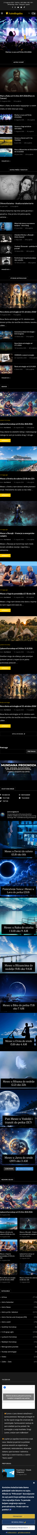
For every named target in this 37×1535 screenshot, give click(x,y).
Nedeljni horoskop (19, 1342)
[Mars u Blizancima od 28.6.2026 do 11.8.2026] (6, 153)
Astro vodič (19, 1322)
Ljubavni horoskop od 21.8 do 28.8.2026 (16, 424)
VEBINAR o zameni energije (24, 355)
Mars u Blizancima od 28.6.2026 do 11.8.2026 (25, 150)
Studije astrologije (19, 1351)
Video (19, 1356)
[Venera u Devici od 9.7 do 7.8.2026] (6, 141)
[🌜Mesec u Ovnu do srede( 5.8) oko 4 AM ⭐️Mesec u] (18, 1031)
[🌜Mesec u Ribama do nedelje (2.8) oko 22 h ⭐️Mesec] (18, 1070)
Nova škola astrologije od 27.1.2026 (23, 344)
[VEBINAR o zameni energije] (6, 358)
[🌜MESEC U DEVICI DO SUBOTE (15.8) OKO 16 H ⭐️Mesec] (18, 839)
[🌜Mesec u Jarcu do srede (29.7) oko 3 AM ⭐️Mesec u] (18, 1146)
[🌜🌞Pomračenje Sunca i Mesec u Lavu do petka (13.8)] (18, 878)
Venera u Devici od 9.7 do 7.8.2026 (23, 139)
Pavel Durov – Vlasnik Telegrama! (23, 1471)
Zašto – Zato (19, 1361)
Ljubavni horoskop (19, 1337)
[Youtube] (18, 7)
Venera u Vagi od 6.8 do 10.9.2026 (18, 52)
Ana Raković (7, 427)
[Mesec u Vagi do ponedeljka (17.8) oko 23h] (18, 573)
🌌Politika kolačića (11, 1532)
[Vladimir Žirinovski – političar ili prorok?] (6, 249)
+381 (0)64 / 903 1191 (26, 2)
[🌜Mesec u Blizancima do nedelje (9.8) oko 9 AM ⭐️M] (18, 954)
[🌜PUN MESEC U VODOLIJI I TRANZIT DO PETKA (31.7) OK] (18, 1108)
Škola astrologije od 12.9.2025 (25, 366)
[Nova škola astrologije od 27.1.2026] (6, 346)
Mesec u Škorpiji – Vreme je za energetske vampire (28, 1233)
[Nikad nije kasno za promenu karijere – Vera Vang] (6, 226)
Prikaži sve (5, 161)
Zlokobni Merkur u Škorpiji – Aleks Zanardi (24, 236)
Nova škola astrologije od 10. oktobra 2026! (18, 312)
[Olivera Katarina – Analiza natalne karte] (18, 187)
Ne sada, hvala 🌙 (18, 1522)
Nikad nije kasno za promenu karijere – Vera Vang (24, 224)
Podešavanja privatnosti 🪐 (18, 1528)
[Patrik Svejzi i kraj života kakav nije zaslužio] (6, 261)
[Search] (29, 13)
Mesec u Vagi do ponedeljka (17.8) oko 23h (17, 594)
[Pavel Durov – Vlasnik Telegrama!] (8, 1473)
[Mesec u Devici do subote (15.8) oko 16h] (28, 1269)
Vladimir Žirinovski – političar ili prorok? (25, 247)
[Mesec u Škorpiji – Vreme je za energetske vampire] (18, 513)
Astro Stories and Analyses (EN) (19, 1317)
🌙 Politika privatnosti (24, 1532)
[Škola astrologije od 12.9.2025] (6, 369)
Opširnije (5, 440)
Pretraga (4, 747)
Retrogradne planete (19, 1346)
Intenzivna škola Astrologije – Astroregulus (25, 333)
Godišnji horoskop (19, 1327)
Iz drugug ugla (19, 1332)
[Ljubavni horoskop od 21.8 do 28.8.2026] (18, 404)
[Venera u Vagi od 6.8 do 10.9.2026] (18, 35)
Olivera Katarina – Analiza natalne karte (16, 203)
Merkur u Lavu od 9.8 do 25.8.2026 (22, 116)
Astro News (19, 1307)
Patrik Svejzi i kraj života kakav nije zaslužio (25, 259)
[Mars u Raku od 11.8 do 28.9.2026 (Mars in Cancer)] (18, 79)
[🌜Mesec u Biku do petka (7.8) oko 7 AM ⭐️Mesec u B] (18, 993)
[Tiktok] (24, 7)
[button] (34, 1483)
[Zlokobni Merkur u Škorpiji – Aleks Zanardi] (6, 238)
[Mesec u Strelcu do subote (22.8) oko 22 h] (18, 458)
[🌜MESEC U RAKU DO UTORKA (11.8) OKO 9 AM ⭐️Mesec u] (18, 916)
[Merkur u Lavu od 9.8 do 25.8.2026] (6, 118)
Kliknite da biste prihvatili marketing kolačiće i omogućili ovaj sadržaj (18, 770)
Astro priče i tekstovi (19, 1312)
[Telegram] (21, 7)
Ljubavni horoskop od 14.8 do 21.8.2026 (16, 648)
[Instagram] (15, 7)
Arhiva (19, 1297)
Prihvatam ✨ (18, 1516)
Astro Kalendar (19, 1302)
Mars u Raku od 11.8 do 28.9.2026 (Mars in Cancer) (17, 97)
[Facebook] (12, 7)
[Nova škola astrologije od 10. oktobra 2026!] (18, 295)
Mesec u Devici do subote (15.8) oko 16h (28, 1279)
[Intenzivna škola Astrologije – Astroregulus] (6, 335)
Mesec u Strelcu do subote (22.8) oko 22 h (17, 478)
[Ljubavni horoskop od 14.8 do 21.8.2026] (18, 628)
